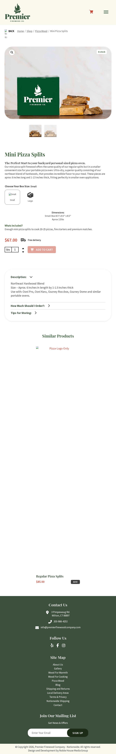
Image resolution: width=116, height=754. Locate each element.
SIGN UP (77, 733)
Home (20, 31)
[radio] (12, 197)
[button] (12, 52)
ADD (75, 581)
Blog (57, 684)
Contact (58, 705)
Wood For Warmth (58, 672)
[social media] (52, 646)
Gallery (58, 668)
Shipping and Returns (58, 688)
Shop (29, 31)
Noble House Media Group (73, 750)
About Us (58, 664)
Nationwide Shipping (58, 701)
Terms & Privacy (58, 697)
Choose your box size (17, 186)
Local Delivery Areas (58, 693)
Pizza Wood (41, 31)
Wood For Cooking (58, 676)
